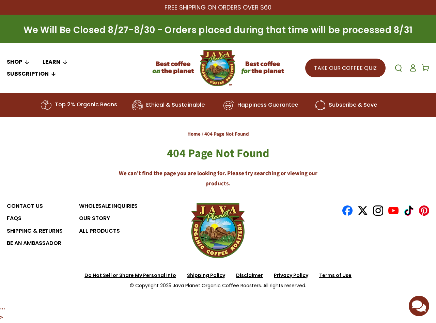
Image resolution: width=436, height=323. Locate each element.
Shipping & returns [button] (35, 231)
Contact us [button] (25, 206)
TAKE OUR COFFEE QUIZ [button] (345, 68)
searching (267, 173)
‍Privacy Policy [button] (291, 275)
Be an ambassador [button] (34, 243)
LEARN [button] (51, 62)
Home (194, 134)
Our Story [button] (94, 218)
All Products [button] (99, 231)
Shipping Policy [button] (206, 275)
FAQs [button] (14, 218)
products (217, 184)
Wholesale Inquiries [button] (108, 206)
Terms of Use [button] (335, 275)
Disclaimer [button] (249, 275)
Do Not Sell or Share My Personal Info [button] (130, 275)
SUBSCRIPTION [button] (28, 74)
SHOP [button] (14, 62)
